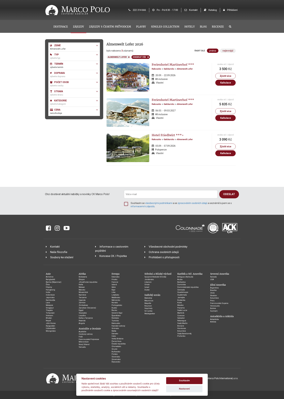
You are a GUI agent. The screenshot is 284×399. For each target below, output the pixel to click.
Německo (116, 300)
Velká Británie (117, 339)
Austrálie (82, 332)
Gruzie (114, 349)
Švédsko (115, 318)
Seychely (148, 308)
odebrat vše (139, 57)
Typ (56, 54)
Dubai (147, 290)
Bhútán (49, 318)
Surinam (214, 311)
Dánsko (115, 334)
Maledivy (148, 298)
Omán (147, 285)
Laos (48, 303)
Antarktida (214, 319)
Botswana (83, 277)
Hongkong (50, 290)
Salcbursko (169, 69)
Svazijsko (83, 313)
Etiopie (82, 279)
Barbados (181, 282)
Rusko (114, 308)
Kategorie (60, 100)
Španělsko (116, 316)
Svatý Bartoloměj (184, 334)
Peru (212, 301)
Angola (82, 323)
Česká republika (119, 344)
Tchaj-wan (50, 313)
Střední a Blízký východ (157, 273)
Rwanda (82, 321)
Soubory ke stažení (61, 257)
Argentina (214, 288)
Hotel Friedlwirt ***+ (168, 135)
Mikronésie (84, 342)
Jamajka (181, 297)
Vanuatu (82, 347)
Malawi (82, 287)
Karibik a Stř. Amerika (189, 273)
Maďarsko (116, 297)
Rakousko (156, 69)
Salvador (181, 318)
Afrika (82, 273)
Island (114, 285)
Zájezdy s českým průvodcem (110, 26)
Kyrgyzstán (50, 326)
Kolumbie (181, 331)
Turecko (115, 321)
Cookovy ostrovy (86, 334)
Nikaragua (181, 321)
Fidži (81, 337)
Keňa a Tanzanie (86, 318)
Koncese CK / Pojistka (113, 256)
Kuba (179, 303)
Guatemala (182, 295)
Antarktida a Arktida (222, 316)
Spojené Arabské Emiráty (155, 277)
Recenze (218, 26)
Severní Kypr (117, 313)
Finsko (114, 279)
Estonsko (115, 277)
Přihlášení (231, 10)
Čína (48, 285)
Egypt (81, 310)
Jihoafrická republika (88, 282)
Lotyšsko (115, 295)
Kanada (213, 277)
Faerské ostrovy (118, 326)
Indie (48, 292)
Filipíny (49, 287)
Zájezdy (78, 26)
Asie (48, 273)
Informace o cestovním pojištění (111, 248)
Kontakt (193, 10)
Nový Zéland (84, 344)
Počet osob (61, 82)
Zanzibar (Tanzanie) (87, 308)
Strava (58, 91)
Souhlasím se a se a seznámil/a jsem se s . (181, 205)
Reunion (148, 306)
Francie (115, 282)
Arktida (213, 322)
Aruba (179, 279)
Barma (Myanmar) (53, 282)
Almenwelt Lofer (185, 69)
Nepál (48, 321)
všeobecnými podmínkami (158, 203)
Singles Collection (165, 26)
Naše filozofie (58, 252)
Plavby (141, 26)
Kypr (113, 290)
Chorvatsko (116, 346)
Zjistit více (225, 76)
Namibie (82, 295)
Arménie (49, 277)
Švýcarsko (116, 362)
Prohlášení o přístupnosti (164, 257)
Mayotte (147, 303)
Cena (57, 109)
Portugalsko (117, 305)
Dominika (181, 285)
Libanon (148, 282)
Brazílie (213, 290)
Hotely (189, 26)
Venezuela (215, 306)
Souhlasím (184, 380)
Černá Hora (116, 341)
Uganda (82, 300)
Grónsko (115, 328)
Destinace (60, 26)
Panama (181, 308)
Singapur (50, 308)
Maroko (82, 290)
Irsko (114, 336)
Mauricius (148, 301)
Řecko (114, 310)
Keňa (81, 285)
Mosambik (83, 292)
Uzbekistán (51, 328)
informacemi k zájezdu (143, 206)
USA (212, 279)
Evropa (115, 273)
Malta (114, 331)
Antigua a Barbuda (185, 277)
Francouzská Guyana (219, 303)
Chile (212, 293)
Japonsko (50, 297)
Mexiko (180, 305)
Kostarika (181, 300)
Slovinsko (116, 357)
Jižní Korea (51, 323)
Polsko (115, 354)
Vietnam (49, 316)
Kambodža (50, 300)
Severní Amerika (219, 273)
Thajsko (49, 310)
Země (57, 45)
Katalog (212, 10)
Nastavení (184, 388)
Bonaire (180, 326)
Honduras (181, 328)
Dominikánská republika (188, 287)
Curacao (181, 316)
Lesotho (82, 316)
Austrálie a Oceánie (90, 328)
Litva (113, 292)
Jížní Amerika (218, 284)
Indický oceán (152, 295)
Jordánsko (149, 279)
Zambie (82, 303)
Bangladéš (50, 279)
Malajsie (49, 305)
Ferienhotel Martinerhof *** (173, 64)
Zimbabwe (83, 305)
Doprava (59, 73)
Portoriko (181, 336)
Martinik (180, 313)
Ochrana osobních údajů (164, 252)
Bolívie (213, 308)
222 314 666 (139, 10)
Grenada (181, 290)
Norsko (115, 303)
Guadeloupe (182, 292)
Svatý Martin (182, 323)
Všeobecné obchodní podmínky (168, 246)
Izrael (146, 287)
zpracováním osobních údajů (192, 203)
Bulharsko (116, 352)
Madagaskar (149, 314)
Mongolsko (51, 331)
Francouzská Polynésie (89, 339)
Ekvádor (213, 295)
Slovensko (116, 359)
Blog (203, 26)
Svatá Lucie (182, 310)
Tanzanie (83, 297)
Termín (58, 64)
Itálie (114, 287)
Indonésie (50, 295)
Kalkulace (225, 82)
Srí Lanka (148, 311)
